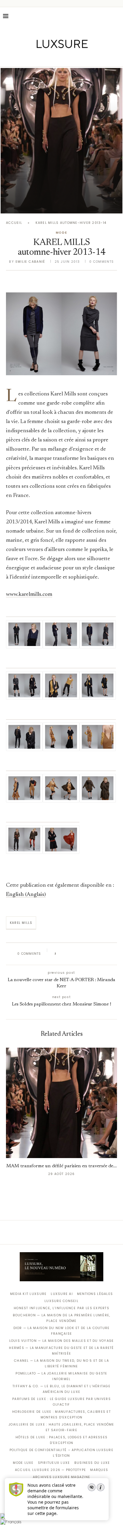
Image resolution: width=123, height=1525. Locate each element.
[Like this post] (59, 953)
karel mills (21, 923)
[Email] (82, 58)
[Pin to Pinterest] (77, 953)
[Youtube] (74, 58)
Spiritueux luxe (54, 1463)
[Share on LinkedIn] (83, 953)
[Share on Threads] (94, 953)
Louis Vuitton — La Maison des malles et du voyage (61, 1341)
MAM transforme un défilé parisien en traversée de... (61, 1166)
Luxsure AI (62, 1294)
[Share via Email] (106, 953)
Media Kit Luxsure (28, 1294)
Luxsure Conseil (61, 1301)
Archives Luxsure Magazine (61, 1477)
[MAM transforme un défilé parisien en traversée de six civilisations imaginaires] (61, 140)
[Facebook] (40, 58)
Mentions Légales (95, 1294)
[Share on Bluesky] (100, 953)
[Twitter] (49, 58)
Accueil (14, 223)
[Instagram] (57, 58)
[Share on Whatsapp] (89, 953)
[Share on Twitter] (71, 953)
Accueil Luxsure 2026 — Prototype (50, 1470)
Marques (99, 1470)
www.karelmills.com (29, 594)
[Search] (117, 16)
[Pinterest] (65, 58)
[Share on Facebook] (66, 953)
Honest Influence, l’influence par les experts (61, 1308)
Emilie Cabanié (30, 261)
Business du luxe (92, 1463)
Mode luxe (23, 1463)
